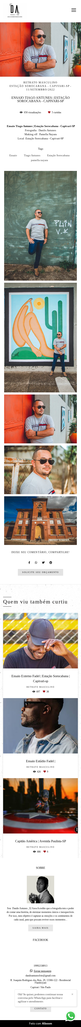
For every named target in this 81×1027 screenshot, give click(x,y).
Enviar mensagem (42, 971)
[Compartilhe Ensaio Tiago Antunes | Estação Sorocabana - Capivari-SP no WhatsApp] (36, 562)
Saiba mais (41, 928)
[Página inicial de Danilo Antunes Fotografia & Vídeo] (15, 11)
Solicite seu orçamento (40, 572)
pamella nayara (39, 160)
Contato (40, 1008)
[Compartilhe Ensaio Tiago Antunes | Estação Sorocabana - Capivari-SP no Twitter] (43, 562)
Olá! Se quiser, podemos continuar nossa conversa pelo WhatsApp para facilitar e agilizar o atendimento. (40, 998)
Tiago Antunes (32, 155)
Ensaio (13, 155)
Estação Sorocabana (58, 155)
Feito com (40, 1023)
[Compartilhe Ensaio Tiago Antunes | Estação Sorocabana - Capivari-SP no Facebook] (29, 562)
